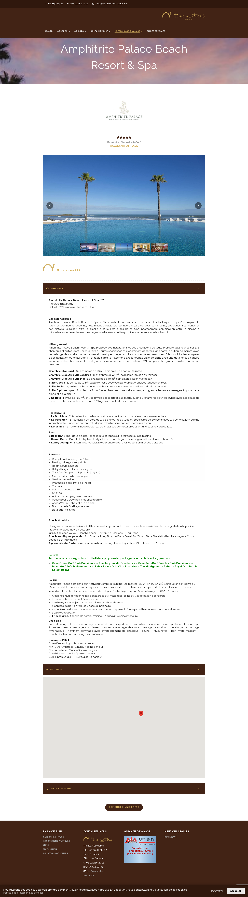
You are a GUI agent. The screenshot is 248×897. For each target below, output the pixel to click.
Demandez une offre (124, 807)
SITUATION (56, 669)
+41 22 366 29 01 (55, 4)
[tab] (124, 288)
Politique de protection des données (23, 892)
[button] (141, 714)
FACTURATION (50, 849)
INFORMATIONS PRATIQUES (56, 841)
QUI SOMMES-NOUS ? (53, 837)
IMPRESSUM (170, 837)
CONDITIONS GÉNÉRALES (55, 853)
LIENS (46, 845)
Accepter (235, 891)
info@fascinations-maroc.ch (111, 4)
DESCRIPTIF (57, 288)
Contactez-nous (79, 4)
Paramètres (217, 891)
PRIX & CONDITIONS (61, 788)
